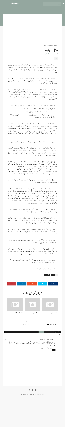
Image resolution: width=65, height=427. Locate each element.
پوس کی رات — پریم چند (53, 313)
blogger (41, 331)
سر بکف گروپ (23, 394)
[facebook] (35, 390)
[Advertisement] (32, 33)
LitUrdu (15, 3)
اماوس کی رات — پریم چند (19, 313)
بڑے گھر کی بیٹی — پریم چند (36, 313)
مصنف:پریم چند (51, 45)
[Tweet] (42, 283)
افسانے (55, 45)
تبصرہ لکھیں (47, 54)
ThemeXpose (32, 394)
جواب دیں (54, 350)
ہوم (57, 45)
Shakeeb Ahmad (44, 340)
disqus (46, 331)
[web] (29, 390)
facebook (51, 331)
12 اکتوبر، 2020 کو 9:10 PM (51, 339)
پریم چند (56, 58)
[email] (32, 390)
